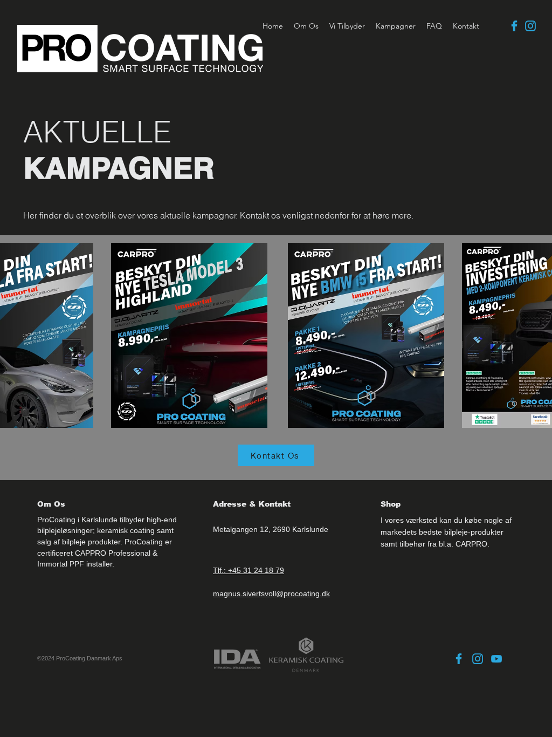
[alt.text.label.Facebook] (514, 26)
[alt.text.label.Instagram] (530, 26)
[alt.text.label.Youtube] (496, 658)
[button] (347, 26)
